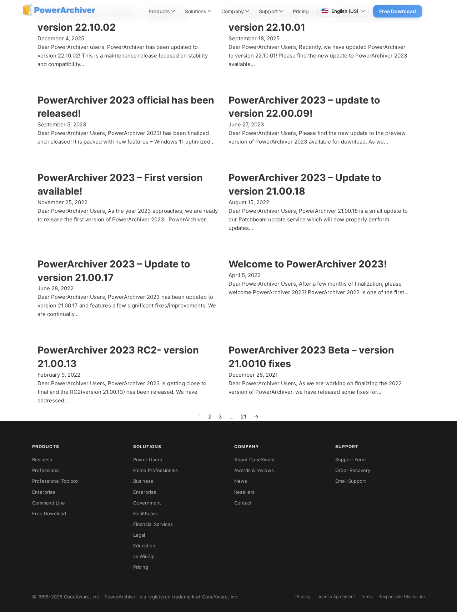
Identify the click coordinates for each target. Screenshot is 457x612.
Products (159, 11)
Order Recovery (352, 470)
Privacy (303, 596)
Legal (139, 535)
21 (243, 416)
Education (144, 545)
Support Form (350, 459)
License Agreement (335, 596)
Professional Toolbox (55, 481)
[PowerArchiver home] (59, 10)
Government (147, 503)
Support (268, 11)
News (240, 481)
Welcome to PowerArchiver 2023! (307, 264)
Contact (243, 503)
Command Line (48, 503)
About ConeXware (254, 459)
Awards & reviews (254, 470)
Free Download (397, 11)
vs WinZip (144, 556)
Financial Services (153, 524)
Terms (367, 596)
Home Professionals (155, 470)
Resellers (244, 492)
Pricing (301, 11)
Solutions (195, 11)
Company (232, 11)
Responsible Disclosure (401, 596)
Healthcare (145, 513)
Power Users (147, 459)
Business (42, 459)
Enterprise (43, 492)
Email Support (350, 481)
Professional (46, 470)
